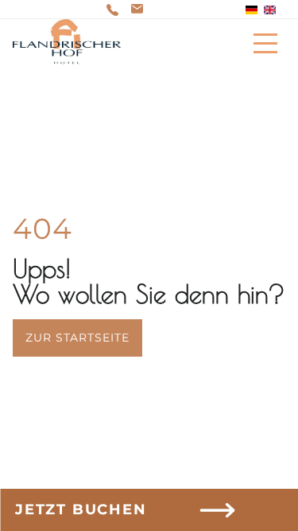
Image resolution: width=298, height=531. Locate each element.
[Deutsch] (251, 10)
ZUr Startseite (77, 337)
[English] (270, 10)
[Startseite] (67, 43)
